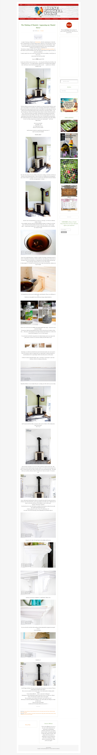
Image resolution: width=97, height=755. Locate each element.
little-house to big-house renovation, (47, 49)
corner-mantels (29, 713)
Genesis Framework (52, 748)
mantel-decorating (48, 713)
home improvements (38, 713)
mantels (52, 713)
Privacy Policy (27, 724)
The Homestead (25, 712)
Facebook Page (38, 42)
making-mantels (43, 713)
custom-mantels (33, 713)
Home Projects (48, 711)
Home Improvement (42, 711)
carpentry (25, 713)
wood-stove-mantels (29, 714)
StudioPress (58, 748)
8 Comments (42, 30)
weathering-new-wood (24, 714)
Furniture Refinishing (27, 711)
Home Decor (38, 711)
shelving (54, 713)
